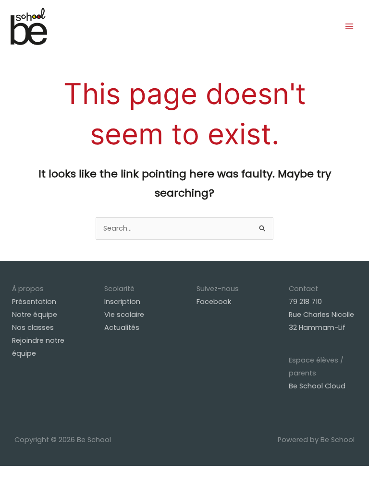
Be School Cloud (317, 386)
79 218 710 (305, 301)
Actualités (121, 327)
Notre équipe (34, 314)
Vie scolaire (124, 314)
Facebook (214, 301)
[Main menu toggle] (349, 26)
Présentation (34, 301)
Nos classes (33, 327)
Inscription (122, 301)
